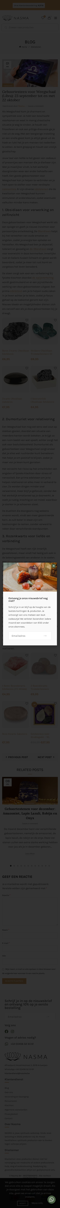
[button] (53, 566)
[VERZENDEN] (45, 635)
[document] (30, 604)
